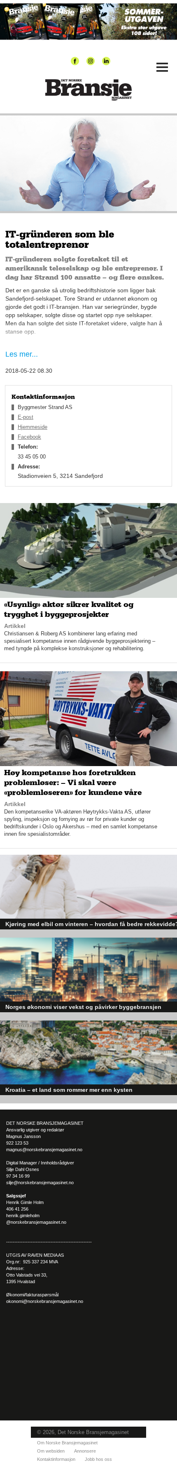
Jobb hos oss (98, 1459)
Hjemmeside (32, 427)
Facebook (29, 437)
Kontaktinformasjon (56, 1459)
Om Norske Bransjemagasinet (67, 1442)
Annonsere (85, 1450)
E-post (25, 417)
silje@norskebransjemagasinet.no (40, 1182)
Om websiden (51, 1450)
